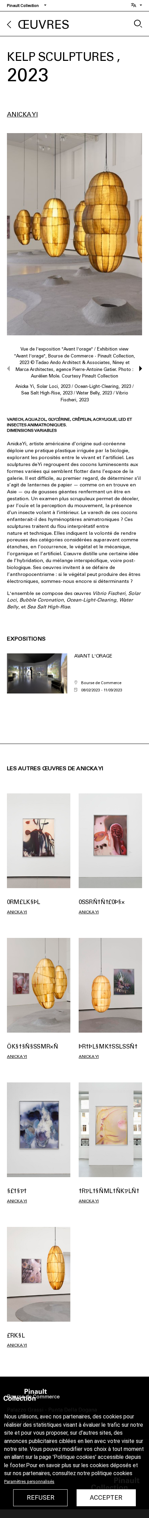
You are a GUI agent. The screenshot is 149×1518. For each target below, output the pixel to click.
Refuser (40, 1497)
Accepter (106, 1497)
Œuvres (43, 25)
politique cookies (111, 1473)
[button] (137, 368)
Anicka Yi (22, 114)
